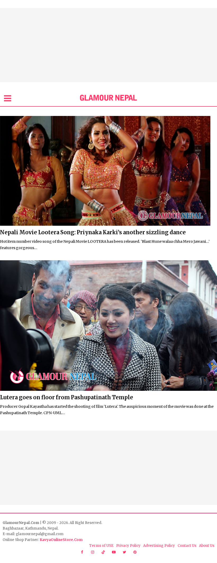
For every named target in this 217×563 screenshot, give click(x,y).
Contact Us (187, 545)
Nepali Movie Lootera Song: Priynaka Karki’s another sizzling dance (93, 232)
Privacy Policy (128, 545)
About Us (206, 545)
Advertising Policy (159, 545)
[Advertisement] (108, 45)
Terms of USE (101, 545)
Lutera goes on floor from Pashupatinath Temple (66, 397)
